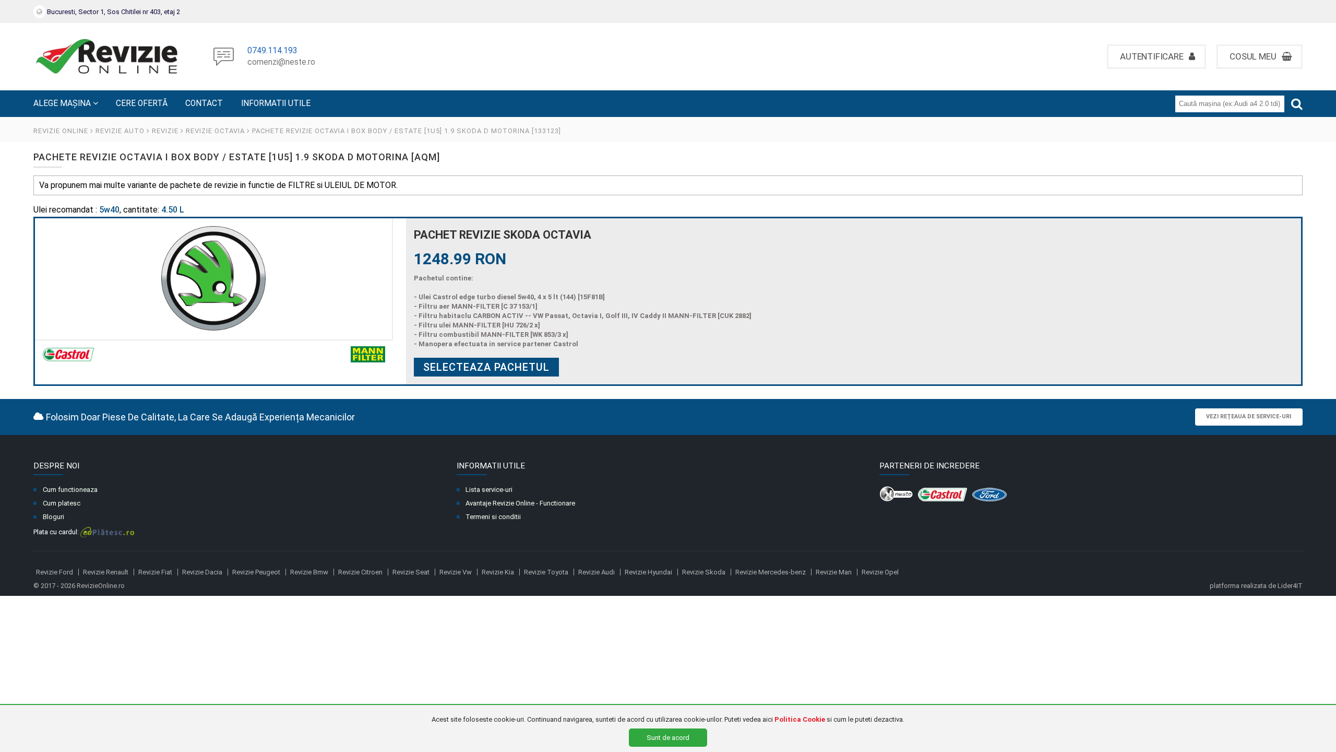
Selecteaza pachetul (486, 367)
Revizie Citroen (360, 572)
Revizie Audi (596, 572)
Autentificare (1152, 56)
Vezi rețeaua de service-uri (1248, 416)
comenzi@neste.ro (281, 62)
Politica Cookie (799, 719)
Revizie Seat (411, 572)
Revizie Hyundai (648, 572)
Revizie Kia (498, 572)
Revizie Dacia (202, 572)
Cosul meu (1254, 56)
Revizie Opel (880, 572)
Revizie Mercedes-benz (770, 572)
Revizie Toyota (546, 572)
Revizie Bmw (309, 572)
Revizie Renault (105, 572)
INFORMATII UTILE (276, 103)
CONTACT (204, 103)
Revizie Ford (54, 572)
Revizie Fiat (155, 572)
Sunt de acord (668, 738)
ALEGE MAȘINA (63, 103)
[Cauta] (1297, 104)
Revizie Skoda (703, 572)
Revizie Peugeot (256, 572)
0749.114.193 (272, 51)
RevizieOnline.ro (101, 585)
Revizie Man (834, 572)
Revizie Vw (455, 572)
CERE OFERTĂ (142, 103)
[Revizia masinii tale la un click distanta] (106, 57)
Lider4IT (1290, 585)
